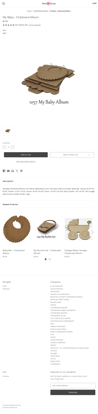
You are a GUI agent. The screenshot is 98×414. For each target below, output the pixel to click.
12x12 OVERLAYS (56, 289)
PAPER (53, 345)
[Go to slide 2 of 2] (50, 259)
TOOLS (53, 359)
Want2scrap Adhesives (60, 294)
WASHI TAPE (55, 361)
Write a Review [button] (35, 25)
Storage (53, 353)
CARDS (53, 305)
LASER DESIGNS (56, 340)
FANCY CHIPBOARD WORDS (61, 332)
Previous (3, 232)
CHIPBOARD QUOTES (58, 313)
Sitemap (6, 289)
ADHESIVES (54, 291)
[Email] (8, 171)
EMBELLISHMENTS (57, 326)
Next (92, 232)
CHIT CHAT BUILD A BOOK (60, 318)
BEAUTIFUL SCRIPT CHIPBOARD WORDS (66, 297)
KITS (52, 334)
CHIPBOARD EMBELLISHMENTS (63, 310)
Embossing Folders (58, 329)
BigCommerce (16, 405)
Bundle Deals (55, 302)
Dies (52, 324)
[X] (17, 171)
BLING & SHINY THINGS (59, 300)
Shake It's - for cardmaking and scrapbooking (69, 348)
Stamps (53, 351)
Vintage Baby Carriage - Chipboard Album (76, 252)
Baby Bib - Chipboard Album (13, 252)
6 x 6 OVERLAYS (56, 286)
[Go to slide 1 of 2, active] (46, 259)
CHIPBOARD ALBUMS (58, 308)
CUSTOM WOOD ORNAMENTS (62, 321)
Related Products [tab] (10, 204)
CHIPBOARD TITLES (58, 316)
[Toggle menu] (3, 3)
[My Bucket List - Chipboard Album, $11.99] (47, 229)
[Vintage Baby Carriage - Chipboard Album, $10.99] (78, 229)
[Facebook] (4, 171)
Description (8, 181)
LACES (53, 337)
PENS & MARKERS (57, 342)
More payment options (25, 161)
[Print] (12, 171)
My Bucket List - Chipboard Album (47, 252)
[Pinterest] (21, 171)
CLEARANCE (55, 364)
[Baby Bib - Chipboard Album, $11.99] (16, 229)
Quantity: (6, 143)
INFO (5, 286)
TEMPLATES (55, 356)
